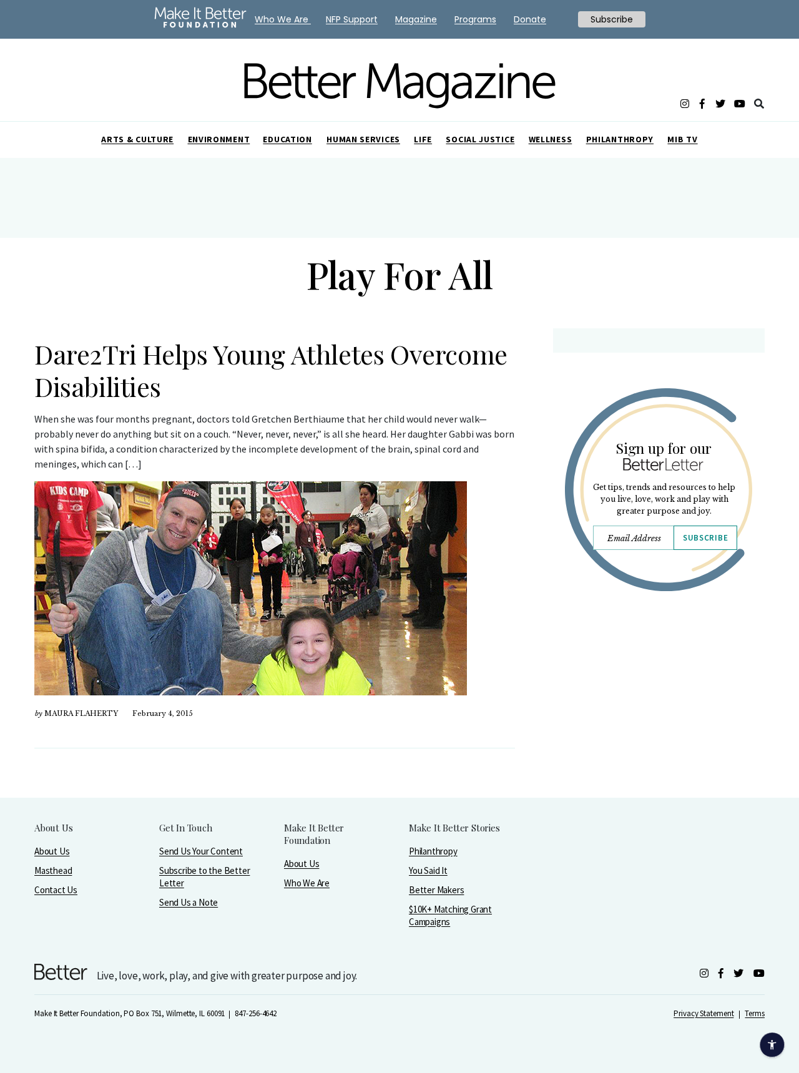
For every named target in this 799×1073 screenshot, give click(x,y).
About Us (51, 851)
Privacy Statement (703, 1013)
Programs (475, 19)
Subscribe (705, 537)
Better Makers (436, 890)
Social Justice (480, 139)
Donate (530, 19)
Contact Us (55, 890)
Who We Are (307, 883)
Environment (219, 139)
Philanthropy (620, 139)
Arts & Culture (137, 139)
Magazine (416, 19)
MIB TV (682, 139)
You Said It (428, 870)
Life (423, 139)
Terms (755, 1013)
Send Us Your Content (201, 851)
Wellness (550, 139)
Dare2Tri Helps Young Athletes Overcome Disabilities (270, 370)
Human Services (363, 139)
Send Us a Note (188, 902)
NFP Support (352, 19)
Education (287, 139)
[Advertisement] (658, 709)
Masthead (53, 870)
